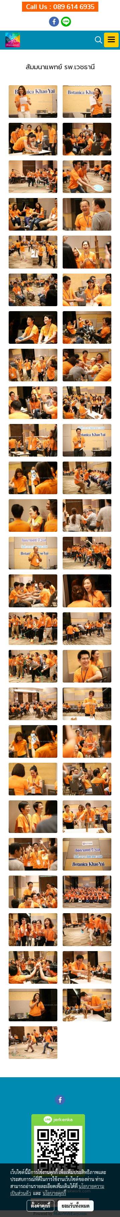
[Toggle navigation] (111, 40)
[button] (96, 40)
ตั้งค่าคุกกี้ (40, 1206)
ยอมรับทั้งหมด (76, 1206)
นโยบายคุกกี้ (54, 1193)
